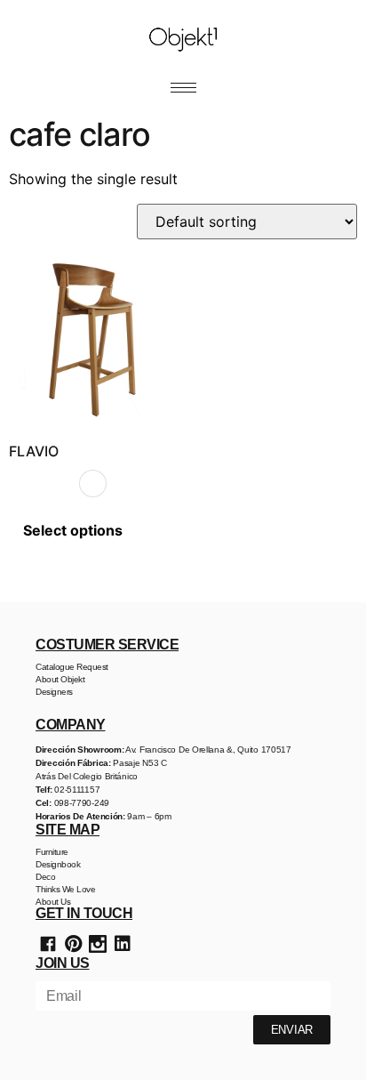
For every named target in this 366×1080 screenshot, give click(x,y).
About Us (53, 902)
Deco (45, 877)
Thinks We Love (65, 889)
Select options (73, 530)
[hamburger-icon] (183, 88)
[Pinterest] (72, 943)
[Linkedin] (122, 943)
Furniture (52, 852)
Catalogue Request (72, 667)
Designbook (58, 864)
